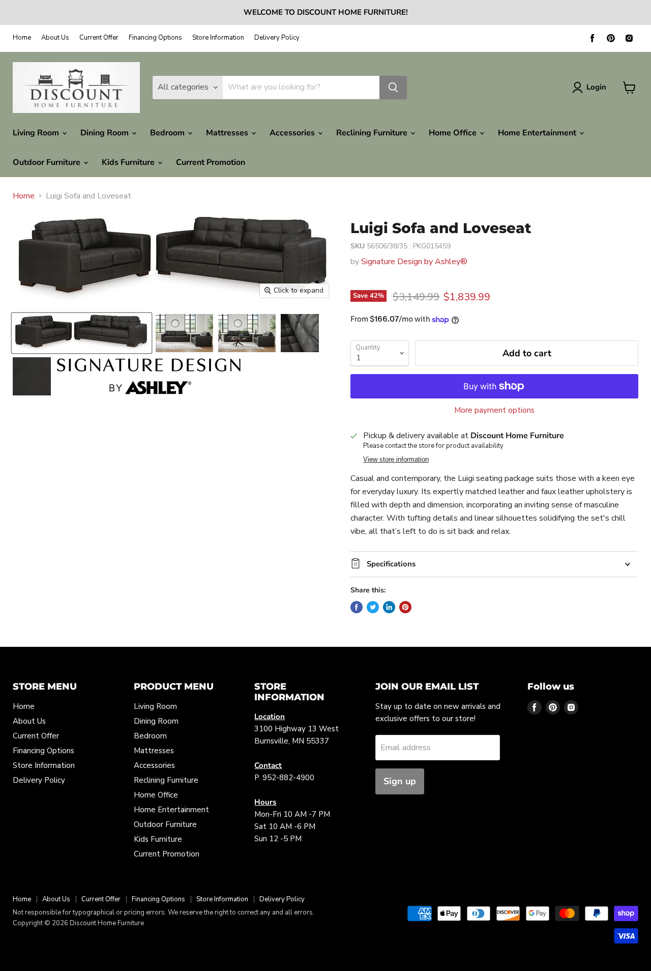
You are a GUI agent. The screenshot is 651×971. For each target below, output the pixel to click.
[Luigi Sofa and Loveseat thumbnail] (82, 333)
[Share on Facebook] (356, 607)
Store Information (218, 38)
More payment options (494, 410)
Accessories (293, 132)
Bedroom (168, 132)
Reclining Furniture (372, 132)
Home (22, 38)
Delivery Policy (277, 38)
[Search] (393, 87)
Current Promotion (210, 162)
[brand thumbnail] (149, 376)
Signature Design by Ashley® (414, 261)
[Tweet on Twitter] (373, 607)
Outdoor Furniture (47, 162)
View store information (396, 459)
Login (596, 87)
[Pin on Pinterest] (405, 607)
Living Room (37, 132)
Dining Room (105, 132)
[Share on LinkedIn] (389, 607)
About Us (55, 38)
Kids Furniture (129, 162)
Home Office (454, 132)
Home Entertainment (538, 132)
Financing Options (155, 38)
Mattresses (228, 132)
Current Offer (99, 38)
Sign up (399, 781)
